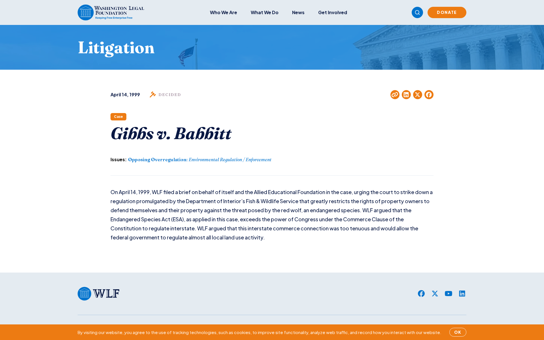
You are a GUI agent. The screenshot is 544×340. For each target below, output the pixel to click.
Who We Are (223, 12)
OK (458, 332)
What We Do (265, 12)
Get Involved (332, 12)
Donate (447, 12)
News (298, 12)
